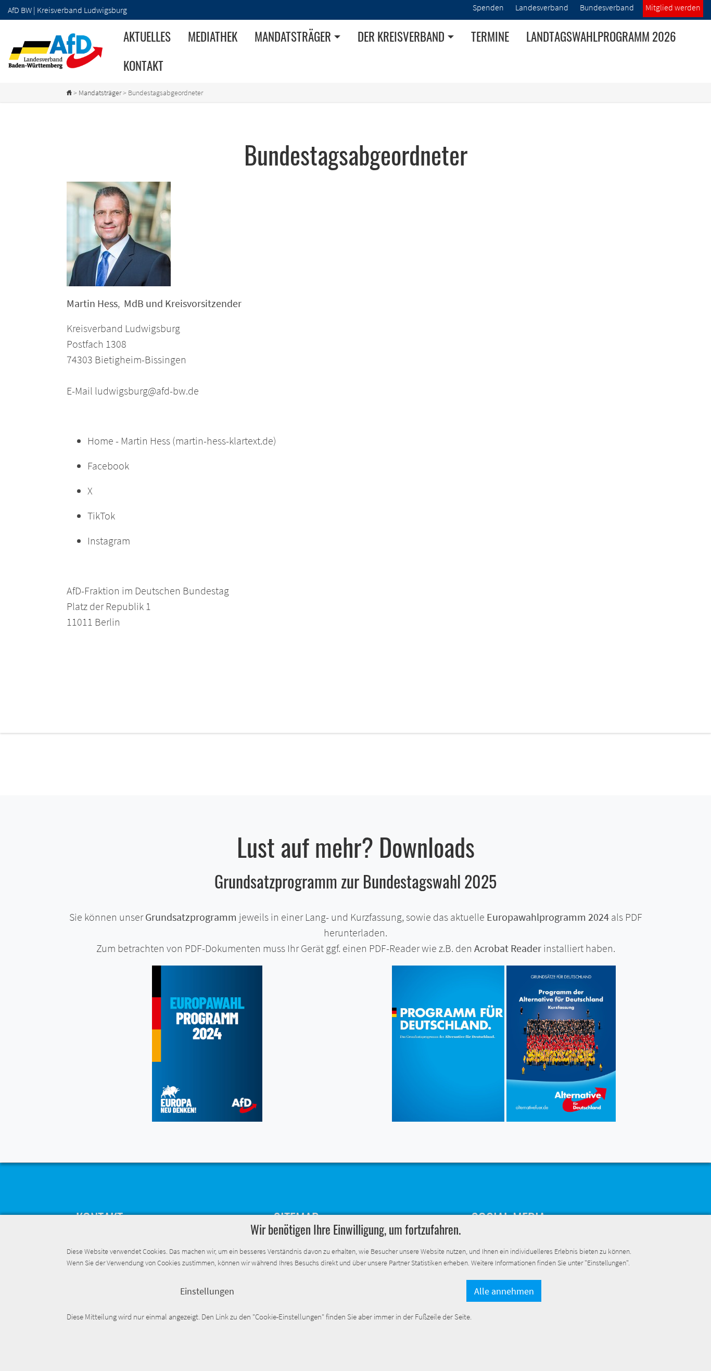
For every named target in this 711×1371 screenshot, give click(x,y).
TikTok (101, 515)
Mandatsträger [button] (293, 36)
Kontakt (143, 65)
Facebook (108, 465)
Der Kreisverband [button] (401, 36)
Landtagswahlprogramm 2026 (601, 36)
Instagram (108, 540)
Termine (490, 36)
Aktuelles (147, 36)
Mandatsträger (100, 92)
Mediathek (212, 36)
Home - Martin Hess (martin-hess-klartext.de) (181, 440)
